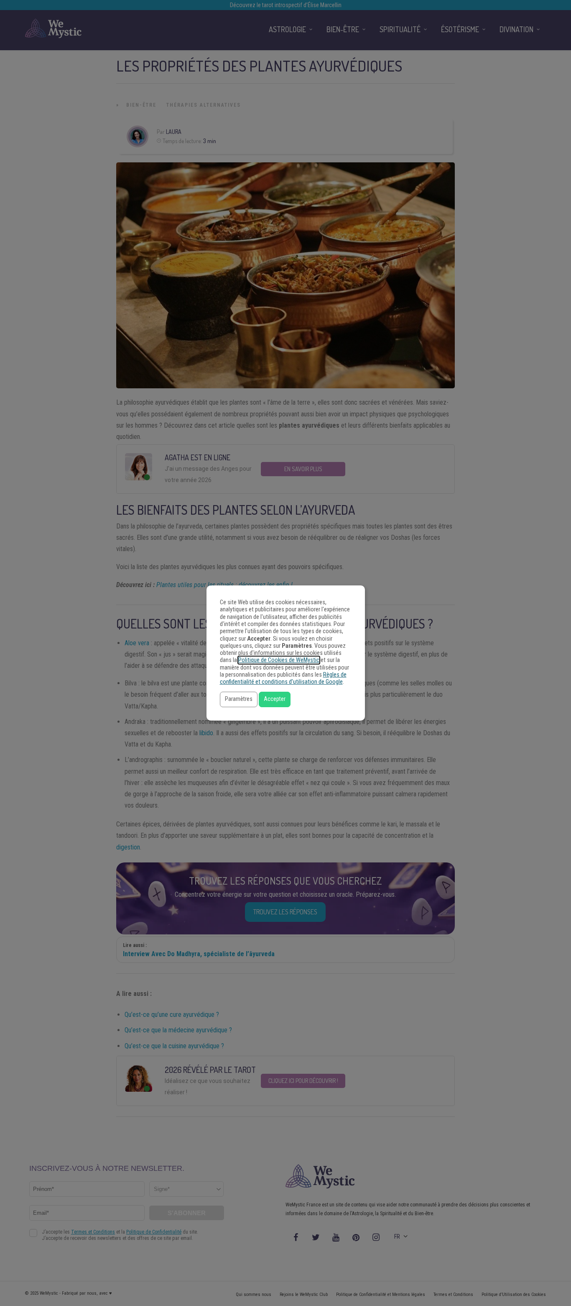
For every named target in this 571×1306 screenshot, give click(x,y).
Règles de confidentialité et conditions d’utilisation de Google (283, 678)
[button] (238, 699)
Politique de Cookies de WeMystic (278, 660)
